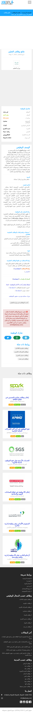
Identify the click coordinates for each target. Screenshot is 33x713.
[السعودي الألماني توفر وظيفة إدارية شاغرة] (16, 522)
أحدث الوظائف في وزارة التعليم (19, 302)
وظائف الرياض (27, 663)
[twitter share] (7, 337)
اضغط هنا (16, 279)
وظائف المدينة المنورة (25, 671)
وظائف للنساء (27, 615)
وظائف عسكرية (27, 611)
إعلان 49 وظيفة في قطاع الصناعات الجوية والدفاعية (17, 493)
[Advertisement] (16, 32)
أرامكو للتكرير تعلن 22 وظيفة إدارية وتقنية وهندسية (17, 556)
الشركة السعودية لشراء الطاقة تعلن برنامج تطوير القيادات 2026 (17, 637)
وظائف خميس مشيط (25, 686)
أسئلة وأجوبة (27, 583)
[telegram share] (25, 337)
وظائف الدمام (27, 673)
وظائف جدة (28, 666)
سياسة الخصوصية (26, 591)
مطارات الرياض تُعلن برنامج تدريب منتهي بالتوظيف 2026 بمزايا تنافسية (17, 654)
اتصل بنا (29, 581)
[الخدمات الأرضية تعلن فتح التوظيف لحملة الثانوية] (16, 459)
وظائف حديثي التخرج (22, 355)
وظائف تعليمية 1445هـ (21, 348)
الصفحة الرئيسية (26, 13)
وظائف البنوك (27, 623)
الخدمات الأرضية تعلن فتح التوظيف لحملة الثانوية (17, 461)
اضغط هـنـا (17, 268)
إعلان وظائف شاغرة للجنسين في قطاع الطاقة (17, 398)
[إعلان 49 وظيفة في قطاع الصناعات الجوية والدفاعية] (16, 490)
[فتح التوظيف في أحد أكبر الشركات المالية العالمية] (16, 427)
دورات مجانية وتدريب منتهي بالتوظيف (19, 296)
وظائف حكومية (27, 603)
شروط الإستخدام (26, 588)
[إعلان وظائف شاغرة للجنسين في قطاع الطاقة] (16, 396)
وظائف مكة (28, 668)
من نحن (29, 586)
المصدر (27, 271)
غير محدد (18, 436)
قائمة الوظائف (16, 13)
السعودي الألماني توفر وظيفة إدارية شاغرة (17, 525)
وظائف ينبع (28, 679)
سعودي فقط (17, 404)
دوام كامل (11, 404)
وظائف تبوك (27, 681)
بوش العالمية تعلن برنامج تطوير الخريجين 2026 (19, 647)
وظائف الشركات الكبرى (21, 352)
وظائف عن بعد (27, 627)
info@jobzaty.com (26, 698)
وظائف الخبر (27, 676)
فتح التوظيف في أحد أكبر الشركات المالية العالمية (17, 430)
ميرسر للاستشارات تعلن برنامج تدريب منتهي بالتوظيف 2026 (17, 642)
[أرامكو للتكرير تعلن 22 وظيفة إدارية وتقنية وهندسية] (16, 553)
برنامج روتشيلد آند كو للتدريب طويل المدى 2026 (18, 650)
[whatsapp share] (16, 337)
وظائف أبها (28, 684)
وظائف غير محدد (23, 359)
